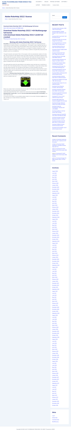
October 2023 (55, 239)
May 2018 (54, 367)
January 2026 (55, 185)
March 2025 (54, 205)
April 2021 (54, 299)
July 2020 (54, 317)
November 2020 (55, 309)
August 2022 (55, 267)
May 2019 (54, 345)
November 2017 (55, 379)
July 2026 (54, 173)
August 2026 (55, 171)
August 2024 (55, 219)
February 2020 (55, 327)
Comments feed (55, 419)
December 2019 (55, 331)
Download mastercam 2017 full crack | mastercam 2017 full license (59, 141)
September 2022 (55, 265)
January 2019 (55, 353)
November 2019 (55, 333)
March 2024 (54, 229)
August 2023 (55, 243)
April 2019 (54, 347)
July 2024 (54, 221)
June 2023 (54, 247)
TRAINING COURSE (46, 5)
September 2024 (55, 217)
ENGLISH (46, 1)
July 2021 (54, 293)
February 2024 (55, 231)
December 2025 (55, 187)
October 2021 (55, 287)
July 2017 (54, 387)
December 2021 (55, 283)
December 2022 (55, 259)
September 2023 (55, 241)
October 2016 (55, 405)
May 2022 (54, 273)
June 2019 (54, 343)
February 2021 (55, 303)
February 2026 (55, 183)
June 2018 (54, 365)
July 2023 (54, 245)
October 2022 (55, 263)
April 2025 (54, 203)
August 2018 (55, 361)
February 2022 (55, 279)
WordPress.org (55, 421)
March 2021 (54, 301)
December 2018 (55, 355)
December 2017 (55, 377)
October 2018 (55, 359)
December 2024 (55, 211)
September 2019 (55, 337)
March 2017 (54, 395)
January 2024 (55, 233)
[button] (42, 1)
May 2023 (54, 249)
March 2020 (54, 325)
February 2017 (55, 397)
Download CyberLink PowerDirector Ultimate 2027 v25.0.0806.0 (58, 107)
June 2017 (54, 389)
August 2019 (55, 339)
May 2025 (54, 201)
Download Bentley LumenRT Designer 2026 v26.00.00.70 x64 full (59, 33)
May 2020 (54, 321)
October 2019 (55, 335)
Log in (53, 415)
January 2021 (55, 305)
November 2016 (55, 403)
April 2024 (54, 227)
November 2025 (55, 189)
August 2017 (54, 385)
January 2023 (55, 257)
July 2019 (54, 341)
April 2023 (54, 251)
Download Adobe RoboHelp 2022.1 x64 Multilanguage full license (21, 26)
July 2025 (54, 197)
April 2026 (54, 179)
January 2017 (55, 399)
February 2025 (55, 207)
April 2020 (54, 323)
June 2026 (54, 175)
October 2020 (55, 311)
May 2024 (54, 225)
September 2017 (55, 383)
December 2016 (55, 401)
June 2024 (54, 223)
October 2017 (55, 381)
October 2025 (55, 191)
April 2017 (54, 393)
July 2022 (54, 269)
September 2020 (55, 313)
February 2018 (55, 373)
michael (53, 139)
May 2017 (54, 391)
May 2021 (54, 297)
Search (53, 15)
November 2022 (55, 261)
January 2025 (55, 209)
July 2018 (54, 363)
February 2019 (55, 351)
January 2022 (55, 281)
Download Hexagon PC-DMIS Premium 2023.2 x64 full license (59, 159)
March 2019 (54, 349)
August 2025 (55, 195)
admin (53, 148)
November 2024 (55, 213)
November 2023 (55, 237)
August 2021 (55, 291)
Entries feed (54, 417)
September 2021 (55, 289)
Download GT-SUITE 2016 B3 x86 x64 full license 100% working (59, 150)
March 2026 (54, 181)
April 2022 (54, 275)
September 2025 (55, 193)
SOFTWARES (64, 1)
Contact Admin (56, 5)
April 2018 (54, 369)
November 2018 (55, 357)
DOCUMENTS (39, 1)
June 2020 (54, 319)
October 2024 (55, 215)
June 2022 (54, 271)
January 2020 (55, 329)
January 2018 (55, 375)
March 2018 (54, 371)
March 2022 (54, 277)
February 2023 (55, 255)
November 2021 (55, 285)
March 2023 (54, 253)
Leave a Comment (12, 28)
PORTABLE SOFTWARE (55, 1)
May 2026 (54, 177)
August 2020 (55, 315)
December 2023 (55, 235)
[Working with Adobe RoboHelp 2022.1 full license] (14, 38)
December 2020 (55, 307)
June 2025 (54, 199)
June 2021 (54, 295)
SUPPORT (38, 5)
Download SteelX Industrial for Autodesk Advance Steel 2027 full (59, 145)
